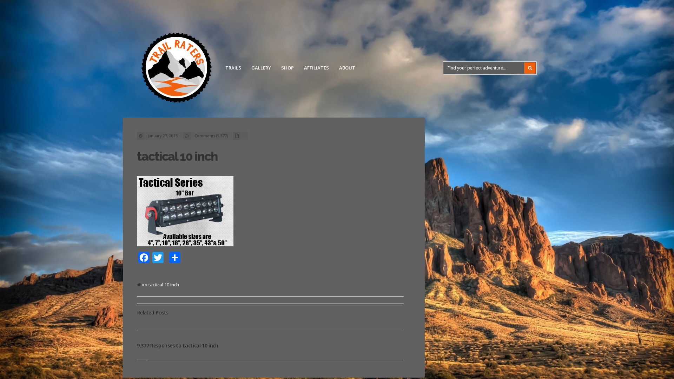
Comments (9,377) (211, 135)
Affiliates (316, 68)
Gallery (261, 68)
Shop (287, 68)
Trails (233, 68)
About (347, 68)
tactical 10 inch (177, 156)
